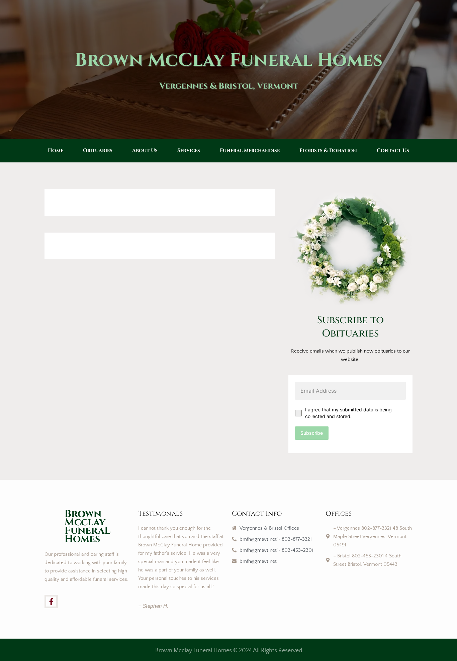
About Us (145, 150)
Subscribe (311, 433)
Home (55, 150)
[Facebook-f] (51, 601)
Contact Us (393, 150)
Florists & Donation (328, 150)
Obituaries (97, 150)
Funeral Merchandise (250, 150)
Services (188, 150)
